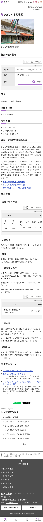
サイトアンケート (9, 483)
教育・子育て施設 (31, 454)
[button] (20, 2)
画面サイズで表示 (36, 62)
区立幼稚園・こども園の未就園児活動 (17, 188)
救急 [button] (41, 2)
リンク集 (5, 479)
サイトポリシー (8, 472)
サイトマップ (7, 476)
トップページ (4, 454)
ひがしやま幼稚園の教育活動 (14, 182)
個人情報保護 (7, 469)
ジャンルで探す (20, 454)
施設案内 (12, 454)
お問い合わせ (7, 487)
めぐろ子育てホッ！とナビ (13, 374)
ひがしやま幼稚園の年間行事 (14, 185)
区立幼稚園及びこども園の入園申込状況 (18, 371)
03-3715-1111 (12, 503)
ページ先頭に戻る (21, 464)
